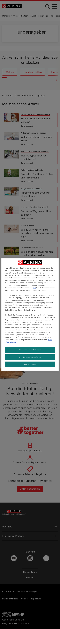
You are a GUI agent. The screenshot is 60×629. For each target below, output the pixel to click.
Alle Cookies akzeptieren (30, 357)
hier (34, 288)
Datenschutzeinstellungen (30, 350)
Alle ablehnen (30, 364)
